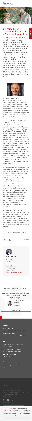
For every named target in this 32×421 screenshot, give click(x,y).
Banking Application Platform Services (12, 349)
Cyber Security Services (18, 344)
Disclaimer (5, 365)
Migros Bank (24, 331)
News (23, 365)
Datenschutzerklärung (8, 410)
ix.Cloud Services (7, 344)
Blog (4, 367)
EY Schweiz (10, 328)
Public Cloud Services (8, 356)
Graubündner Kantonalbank (9, 331)
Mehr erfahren (16, 310)
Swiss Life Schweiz (19, 336)
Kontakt (18, 365)
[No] (30, 414)
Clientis (4, 328)
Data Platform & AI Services (9, 354)
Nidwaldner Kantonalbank (9, 333)
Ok (16, 418)
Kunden (5, 325)
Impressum (12, 365)
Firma (5, 362)
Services (5, 341)
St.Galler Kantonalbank (8, 336)
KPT (18, 331)
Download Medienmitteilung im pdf (16, 232)
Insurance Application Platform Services (12, 351)
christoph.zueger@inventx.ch (12, 272)
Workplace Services (7, 346)
